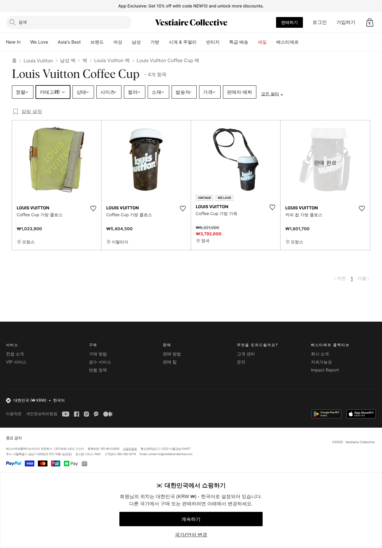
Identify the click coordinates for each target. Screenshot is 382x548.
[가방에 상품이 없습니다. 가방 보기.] (370, 22)
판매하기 (289, 22)
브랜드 (97, 42)
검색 (23, 21)
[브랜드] (108, 42)
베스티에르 (287, 42)
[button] (370, 22)
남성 (136, 42)
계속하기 (191, 519)
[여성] (127, 42)
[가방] (164, 42)
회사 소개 (320, 354)
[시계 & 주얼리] (201, 42)
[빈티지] (224, 42)
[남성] (145, 42)
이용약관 (13, 413)
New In (13, 42)
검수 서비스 (100, 362)
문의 (241, 362)
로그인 (319, 22)
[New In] (25, 42)
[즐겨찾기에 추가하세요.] (93, 208)
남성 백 (68, 60)
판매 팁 (170, 362)
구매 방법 (98, 354)
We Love (39, 42)
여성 (117, 42)
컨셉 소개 (15, 354)
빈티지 (213, 42)
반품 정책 (98, 370)
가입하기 (345, 22)
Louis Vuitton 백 (112, 60)
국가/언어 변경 (191, 534)
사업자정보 (130, 449)
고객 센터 (246, 354)
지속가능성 (321, 362)
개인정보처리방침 (41, 413)
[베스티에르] (303, 42)
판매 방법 (172, 354)
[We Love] (53, 42)
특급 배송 (238, 42)
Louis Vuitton (38, 61)
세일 (262, 42)
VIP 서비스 (16, 362)
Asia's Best (69, 42)
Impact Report (325, 370)
